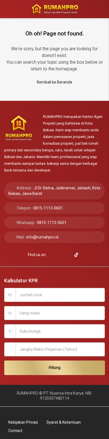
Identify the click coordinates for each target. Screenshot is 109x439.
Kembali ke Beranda (54, 82)
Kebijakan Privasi (23, 422)
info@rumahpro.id (42, 237)
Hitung (55, 367)
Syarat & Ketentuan (63, 422)
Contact (15, 430)
